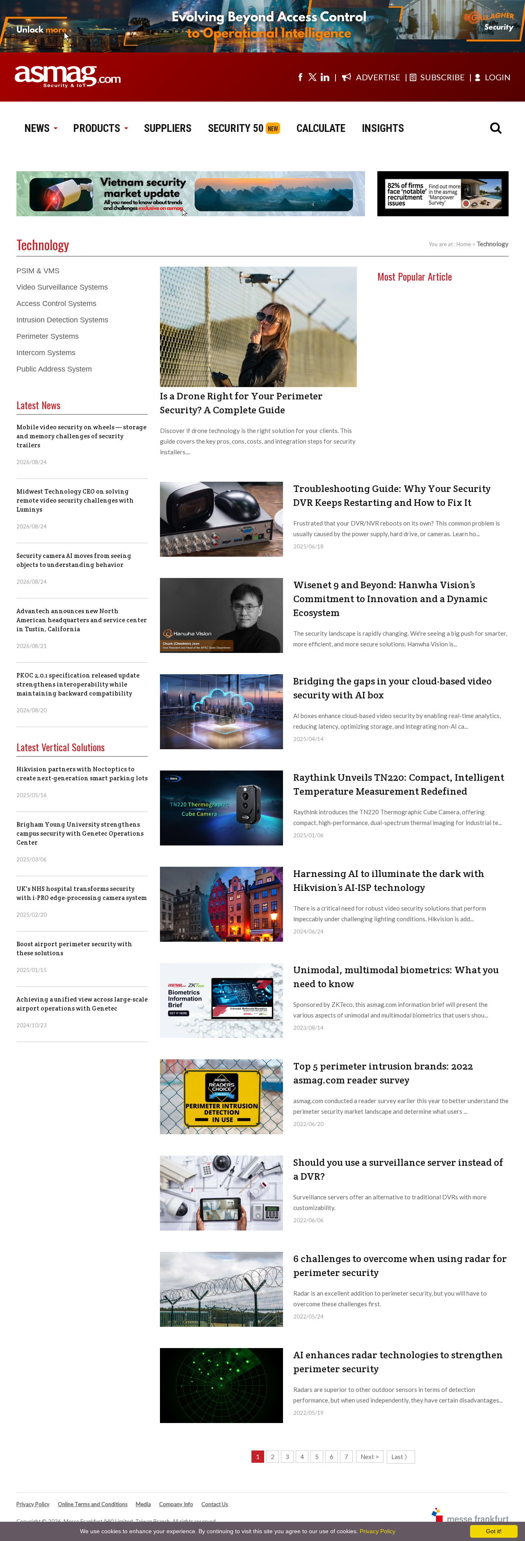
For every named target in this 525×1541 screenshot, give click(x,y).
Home (464, 244)
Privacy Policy (33, 1504)
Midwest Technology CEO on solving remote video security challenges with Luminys (75, 500)
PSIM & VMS (37, 271)
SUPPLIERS (168, 128)
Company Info (176, 1504)
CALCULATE (321, 128)
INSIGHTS (383, 128)
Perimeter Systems (47, 336)
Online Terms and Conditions (93, 1504)
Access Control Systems (56, 303)
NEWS (37, 128)
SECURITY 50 (236, 128)
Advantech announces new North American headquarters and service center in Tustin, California (81, 620)
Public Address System (54, 369)
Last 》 (401, 1456)
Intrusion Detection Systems (62, 320)
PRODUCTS (96, 128)
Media (143, 1504)
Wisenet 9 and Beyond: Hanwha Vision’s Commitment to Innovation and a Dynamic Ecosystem (390, 598)
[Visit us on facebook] (300, 77)
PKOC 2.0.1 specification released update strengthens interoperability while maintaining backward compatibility (77, 684)
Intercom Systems (45, 353)
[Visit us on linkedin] (325, 77)
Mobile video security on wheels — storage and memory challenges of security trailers (81, 436)
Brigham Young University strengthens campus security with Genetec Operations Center (80, 833)
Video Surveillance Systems (62, 287)
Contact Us (214, 1504)
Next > (370, 1456)
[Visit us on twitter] (312, 77)
